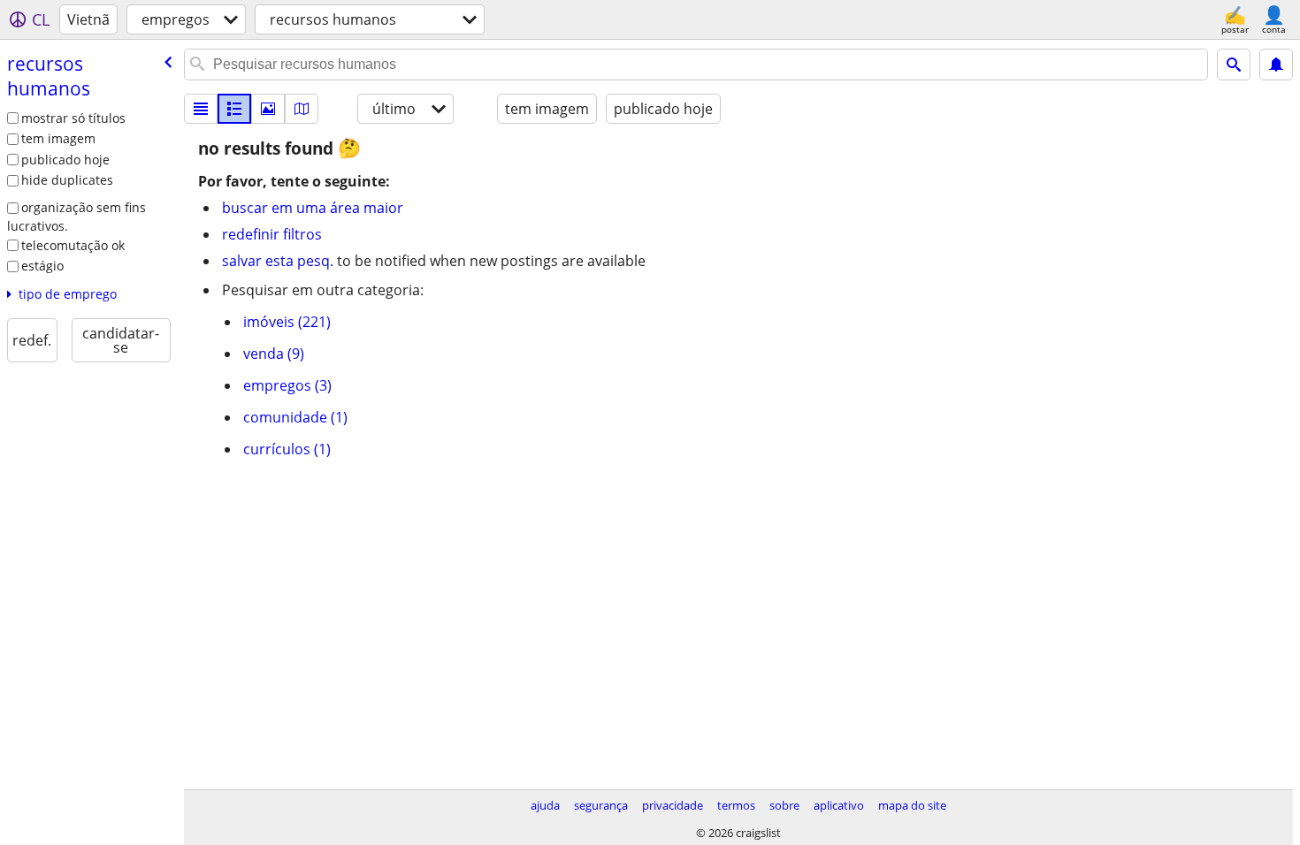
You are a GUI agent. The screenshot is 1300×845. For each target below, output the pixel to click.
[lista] (201, 109)
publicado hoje (65, 159)
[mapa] (301, 109)
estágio (42, 265)
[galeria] (268, 109)
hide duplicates (67, 179)
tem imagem (58, 138)
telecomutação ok (73, 245)
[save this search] (1276, 64)
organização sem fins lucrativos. (76, 216)
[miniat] (234, 109)
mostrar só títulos (73, 118)
